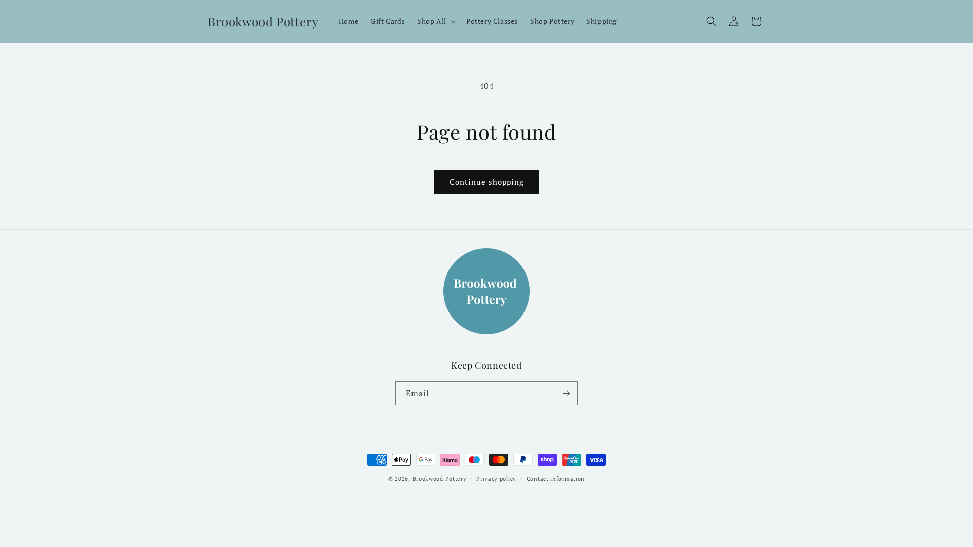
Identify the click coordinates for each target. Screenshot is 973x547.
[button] (435, 21)
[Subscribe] (566, 393)
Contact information (556, 478)
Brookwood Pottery (440, 478)
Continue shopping (487, 182)
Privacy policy (496, 478)
